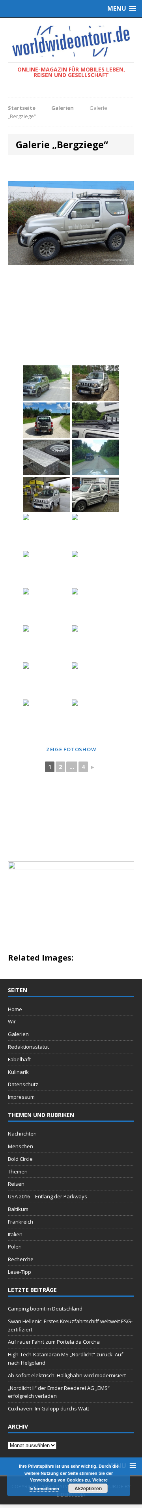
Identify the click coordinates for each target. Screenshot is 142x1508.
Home (15, 1009)
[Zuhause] (95, 531)
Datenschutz (23, 1084)
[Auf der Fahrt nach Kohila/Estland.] (95, 457)
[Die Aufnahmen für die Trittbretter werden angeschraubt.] (46, 717)
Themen (18, 1171)
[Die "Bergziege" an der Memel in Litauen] (95, 606)
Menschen (20, 1146)
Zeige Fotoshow (71, 749)
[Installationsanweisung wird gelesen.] (95, 717)
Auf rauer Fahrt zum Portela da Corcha (54, 1341)
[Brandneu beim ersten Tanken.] (46, 494)
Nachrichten (22, 1133)
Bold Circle (20, 1158)
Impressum (21, 1096)
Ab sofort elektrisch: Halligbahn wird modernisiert (67, 1375)
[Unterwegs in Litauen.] (46, 680)
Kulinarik (18, 1072)
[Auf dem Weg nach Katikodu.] (95, 569)
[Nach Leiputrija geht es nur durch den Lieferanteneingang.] (46, 606)
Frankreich (20, 1221)
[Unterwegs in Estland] (46, 383)
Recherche (21, 1259)
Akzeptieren (88, 1488)
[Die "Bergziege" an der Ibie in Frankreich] (46, 643)
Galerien (18, 1034)
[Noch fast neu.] (46, 569)
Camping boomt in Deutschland (45, 1308)
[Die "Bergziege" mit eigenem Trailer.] (95, 494)
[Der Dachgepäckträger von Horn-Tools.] (95, 420)
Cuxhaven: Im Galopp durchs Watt (48, 1408)
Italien (15, 1234)
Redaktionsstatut (28, 1046)
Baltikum (18, 1209)
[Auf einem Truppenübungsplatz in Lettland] (95, 383)
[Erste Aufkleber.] (95, 680)
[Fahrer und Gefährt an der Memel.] (95, 643)
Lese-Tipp (19, 1271)
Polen (15, 1246)
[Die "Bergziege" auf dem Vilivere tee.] (46, 420)
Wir (12, 1021)
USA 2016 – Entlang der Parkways (47, 1196)
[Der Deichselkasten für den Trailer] (46, 457)
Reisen (16, 1183)
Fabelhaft (19, 1059)
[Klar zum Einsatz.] (46, 531)
